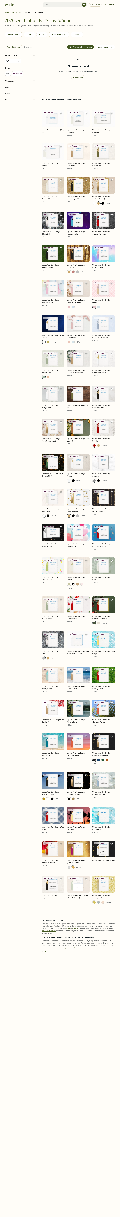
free (68, 928)
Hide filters (15, 47)
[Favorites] (105, 5)
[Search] (84, 5)
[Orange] (48, 377)
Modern (77, 34)
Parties (18, 12)
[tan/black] (73, 584)
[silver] (77, 271)
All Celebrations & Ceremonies (34, 12)
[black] (102, 203)
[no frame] (69, 480)
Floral (41, 34)
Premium (76, 928)
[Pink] (69, 307)
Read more (46, 952)
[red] (94, 445)
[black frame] (73, 480)
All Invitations (10, 12)
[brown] (77, 584)
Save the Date (14, 34)
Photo (29, 34)
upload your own (49, 931)
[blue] (98, 307)
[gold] (98, 203)
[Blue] (73, 307)
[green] (69, 584)
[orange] (107, 760)
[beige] (98, 623)
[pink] (73, 271)
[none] (94, 203)
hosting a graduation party (71, 948)
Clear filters (78, 77)
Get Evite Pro (95, 5)
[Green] (43, 377)
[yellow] (94, 902)
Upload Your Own (58, 34)
